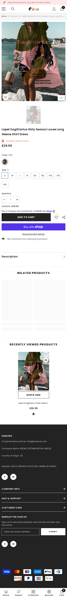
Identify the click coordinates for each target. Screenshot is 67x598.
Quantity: (7, 193)
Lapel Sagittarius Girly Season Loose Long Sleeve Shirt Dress (33, 403)
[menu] (4, 9)
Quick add (33, 395)
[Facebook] (5, 477)
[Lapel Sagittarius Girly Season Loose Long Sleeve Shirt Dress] (33, 371)
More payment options (33, 234)
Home (4, 16)
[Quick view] (45, 360)
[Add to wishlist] (45, 354)
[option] (33, 61)
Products (14, 16)
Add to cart (26, 217)
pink (33, 414)
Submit (53, 531)
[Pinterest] (13, 477)
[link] (56, 217)
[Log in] (54, 9)
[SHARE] (62, 217)
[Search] (13, 9)
